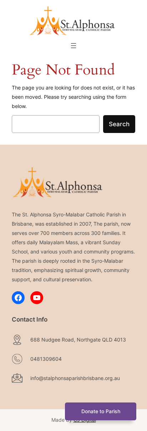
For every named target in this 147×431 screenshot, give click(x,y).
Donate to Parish (100, 411)
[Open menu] (73, 45)
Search (119, 124)
